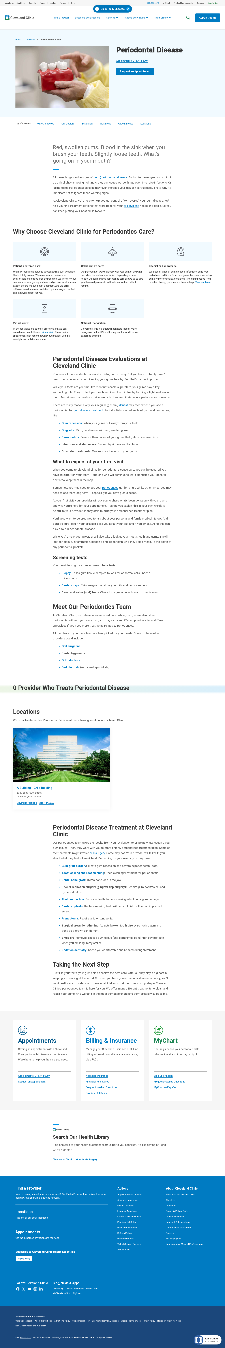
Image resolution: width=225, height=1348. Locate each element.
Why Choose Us (45, 123)
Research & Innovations (178, 1222)
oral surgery (97, 853)
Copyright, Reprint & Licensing (105, 1321)
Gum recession (72, 423)
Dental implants (72, 906)
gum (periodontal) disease (110, 177)
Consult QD (58, 1288)
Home (18, 39)
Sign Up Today (24, 1259)
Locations (145, 123)
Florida (42, 3)
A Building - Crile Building (34, 788)
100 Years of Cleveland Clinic (180, 1194)
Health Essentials (75, 1288)
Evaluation (87, 123)
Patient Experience (175, 1216)
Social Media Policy (81, 1321)
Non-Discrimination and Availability (30, 1326)
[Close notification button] (128, 9)
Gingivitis (68, 430)
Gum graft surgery (74, 866)
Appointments (207, 17)
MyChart (166, 3)
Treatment (105, 123)
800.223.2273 (153, 3)
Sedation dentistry (74, 950)
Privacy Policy (149, 1321)
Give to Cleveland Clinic (129, 1216)
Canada (32, 3)
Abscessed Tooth (63, 1159)
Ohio (73, 3)
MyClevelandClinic (62, 1293)
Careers (200, 3)
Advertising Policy (62, 1321)
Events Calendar (125, 1205)
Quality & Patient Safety (178, 1211)
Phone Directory (125, 1238)
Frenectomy (70, 918)
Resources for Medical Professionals (184, 1244)
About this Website (43, 1321)
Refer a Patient (124, 1233)
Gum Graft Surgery (86, 1159)
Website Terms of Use (131, 1321)
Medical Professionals (183, 3)
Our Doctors (68, 123)
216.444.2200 (46, 802)
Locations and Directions (87, 17)
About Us (170, 1200)
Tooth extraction (73, 899)
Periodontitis (70, 437)
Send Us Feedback (23, 1321)
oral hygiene (131, 206)
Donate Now (213, 3)
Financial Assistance (97, 1081)
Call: (23, 1338)
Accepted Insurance (97, 1075)
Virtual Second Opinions (129, 1244)
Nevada (63, 3)
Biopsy (66, 573)
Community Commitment (178, 1227)
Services (31, 39)
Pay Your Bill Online (96, 1093)
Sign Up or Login (163, 1075)
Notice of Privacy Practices (169, 1321)
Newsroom (92, 1288)
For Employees (173, 1238)
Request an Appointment (135, 71)
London (53, 3)
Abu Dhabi (21, 3)
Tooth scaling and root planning (83, 873)
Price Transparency (127, 1227)
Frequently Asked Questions (101, 1087)
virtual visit (48, 332)
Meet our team (202, 282)
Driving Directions (27, 802)
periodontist (110, 487)
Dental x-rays (70, 585)
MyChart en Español (165, 1087)
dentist (123, 405)
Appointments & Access (129, 1194)
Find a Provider (61, 17)
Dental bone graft (73, 880)
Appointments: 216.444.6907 (132, 60)
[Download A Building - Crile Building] (61, 755)
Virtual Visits (123, 1249)
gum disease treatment (88, 410)
